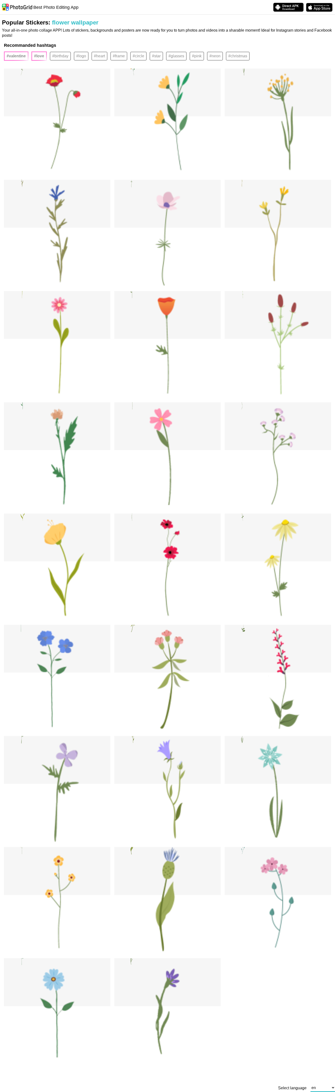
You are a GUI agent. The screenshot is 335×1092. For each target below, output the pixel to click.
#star (156, 56)
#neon (214, 56)
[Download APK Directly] (288, 7)
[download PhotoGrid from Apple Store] (319, 7)
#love (39, 56)
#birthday (60, 56)
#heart (99, 56)
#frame (119, 56)
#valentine (16, 56)
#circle (138, 56)
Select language (292, 1088)
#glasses (176, 56)
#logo (81, 56)
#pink (197, 56)
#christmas (237, 56)
